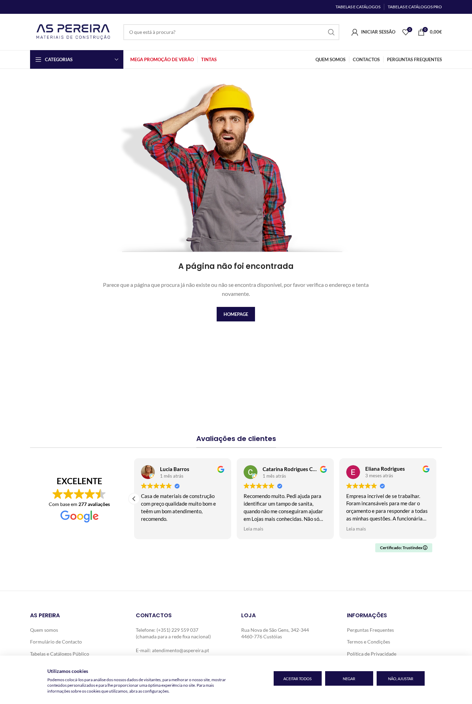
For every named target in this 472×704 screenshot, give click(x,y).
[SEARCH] (331, 32)
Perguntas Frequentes (370, 630)
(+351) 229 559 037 (177, 630)
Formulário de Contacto (56, 642)
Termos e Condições (368, 642)
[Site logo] (73, 31)
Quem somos (44, 630)
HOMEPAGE (236, 314)
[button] (134, 499)
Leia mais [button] (253, 529)
